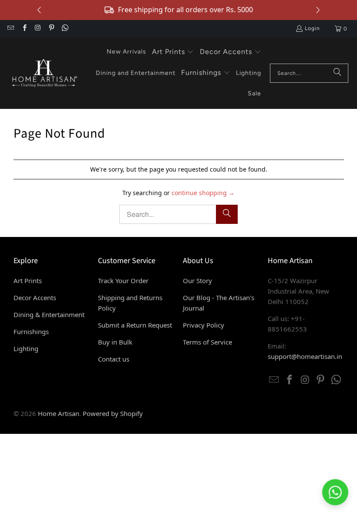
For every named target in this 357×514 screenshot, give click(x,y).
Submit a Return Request (135, 325)
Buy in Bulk (115, 342)
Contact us (113, 359)
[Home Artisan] (43, 73)
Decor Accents (34, 297)
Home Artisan (58, 413)
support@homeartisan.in (305, 356)
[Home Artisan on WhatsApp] (64, 29)
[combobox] (309, 73)
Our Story (197, 280)
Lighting (25, 348)
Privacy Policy (203, 325)
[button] (173, 52)
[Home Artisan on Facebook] (23, 29)
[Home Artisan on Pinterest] (51, 29)
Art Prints (27, 280)
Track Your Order (123, 280)
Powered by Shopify (113, 413)
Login (312, 28)
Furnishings (31, 331)
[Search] (337, 73)
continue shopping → (203, 193)
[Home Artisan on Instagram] (37, 29)
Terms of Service (207, 342)
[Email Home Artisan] (10, 29)
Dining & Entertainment (48, 314)
